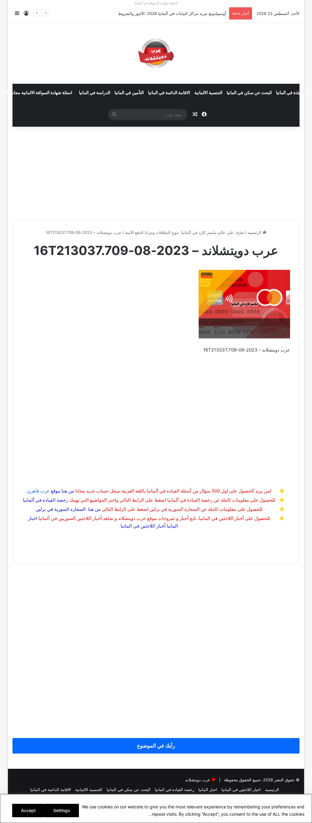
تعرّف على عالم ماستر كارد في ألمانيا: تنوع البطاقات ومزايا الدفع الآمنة (184, 232)
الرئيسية (255, 232)
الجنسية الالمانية (208, 93)
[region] (156, 808)
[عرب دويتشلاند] (156, 53)
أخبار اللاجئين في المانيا (143, 526)
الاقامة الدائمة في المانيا (169, 93)
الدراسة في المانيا (94, 93)
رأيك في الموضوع (156, 746)
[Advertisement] (156, 171)
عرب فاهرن (43, 491)
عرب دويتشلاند (197, 779)
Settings (61, 810)
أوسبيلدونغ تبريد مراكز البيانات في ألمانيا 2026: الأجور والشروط (172, 13)
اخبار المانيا (207, 789)
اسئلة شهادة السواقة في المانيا (156, 3)
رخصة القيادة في (45, 500)
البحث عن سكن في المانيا (249, 93)
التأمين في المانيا (129, 93)
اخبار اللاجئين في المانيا (241, 789)
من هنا (68, 491)
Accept (28, 810)
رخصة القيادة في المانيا (174, 789)
